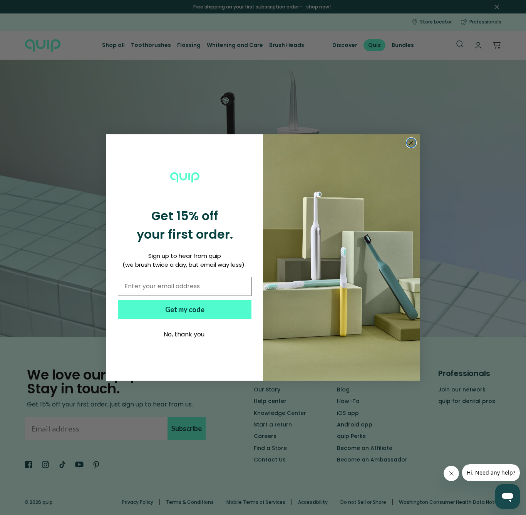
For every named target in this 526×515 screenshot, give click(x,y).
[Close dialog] (411, 142)
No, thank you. (185, 334)
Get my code (184, 309)
